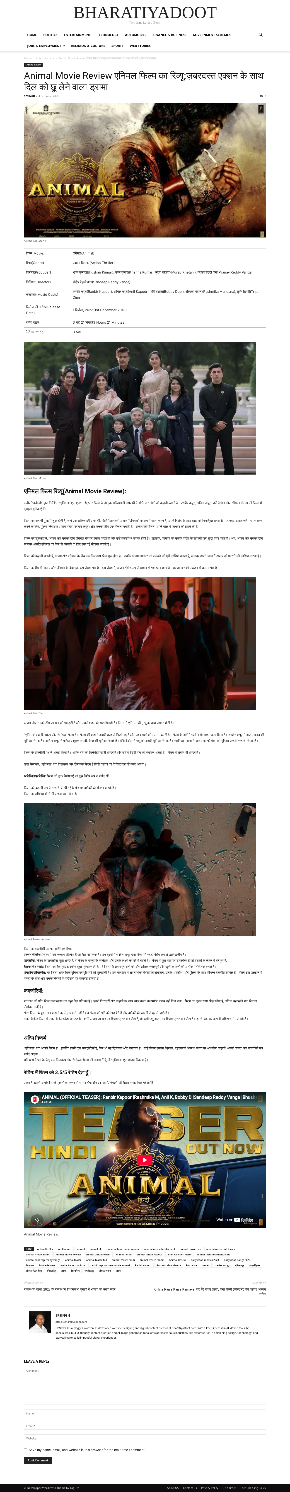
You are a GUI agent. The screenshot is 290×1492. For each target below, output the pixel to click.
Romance (191, 1265)
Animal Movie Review (68, 1254)
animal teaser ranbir (152, 1260)
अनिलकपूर (239, 1265)
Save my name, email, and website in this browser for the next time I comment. (87, 1450)
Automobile (135, 35)
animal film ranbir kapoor (123, 1249)
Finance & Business (169, 35)
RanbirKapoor (143, 1265)
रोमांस (118, 1270)
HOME (32, 35)
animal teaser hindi (123, 1260)
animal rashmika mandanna (213, 1254)
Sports (117, 46)
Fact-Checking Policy (253, 1488)
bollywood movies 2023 (205, 1260)
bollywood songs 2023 (237, 1260)
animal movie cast (190, 1249)
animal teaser (73, 1260)
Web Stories (140, 46)
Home (28, 58)
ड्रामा (63, 1270)
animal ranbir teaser (179, 1254)
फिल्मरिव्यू (75, 1270)
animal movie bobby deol (159, 1249)
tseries (206, 1265)
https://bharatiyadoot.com (71, 1321)
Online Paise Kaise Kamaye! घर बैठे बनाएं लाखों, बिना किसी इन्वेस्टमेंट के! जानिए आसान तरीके (210, 1291)
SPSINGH (29, 96)
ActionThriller (45, 1249)
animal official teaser (98, 1254)
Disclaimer (229, 1488)
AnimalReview (177, 1260)
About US (173, 1488)
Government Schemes (212, 35)
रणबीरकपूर (89, 1270)
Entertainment (77, 35)
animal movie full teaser (220, 1249)
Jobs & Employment (44, 46)
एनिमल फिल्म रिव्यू (34, 1270)
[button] (260, 35)
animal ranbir (124, 1254)
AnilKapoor (65, 1249)
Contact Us (190, 1488)
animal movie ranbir (38, 1254)
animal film (96, 1249)
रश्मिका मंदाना (105, 1270)
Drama (30, 1265)
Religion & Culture (88, 46)
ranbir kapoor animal (72, 1265)
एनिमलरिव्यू (51, 1270)
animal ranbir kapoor (149, 1254)
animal (81, 1249)
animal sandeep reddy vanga (43, 1260)
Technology (108, 35)
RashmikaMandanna (169, 1265)
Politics (50, 35)
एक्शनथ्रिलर (254, 1265)
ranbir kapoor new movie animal (110, 1265)
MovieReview (47, 1265)
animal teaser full (96, 1260)
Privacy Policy (209, 1488)
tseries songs (222, 1265)
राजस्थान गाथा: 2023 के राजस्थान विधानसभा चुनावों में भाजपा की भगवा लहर (70, 1289)
